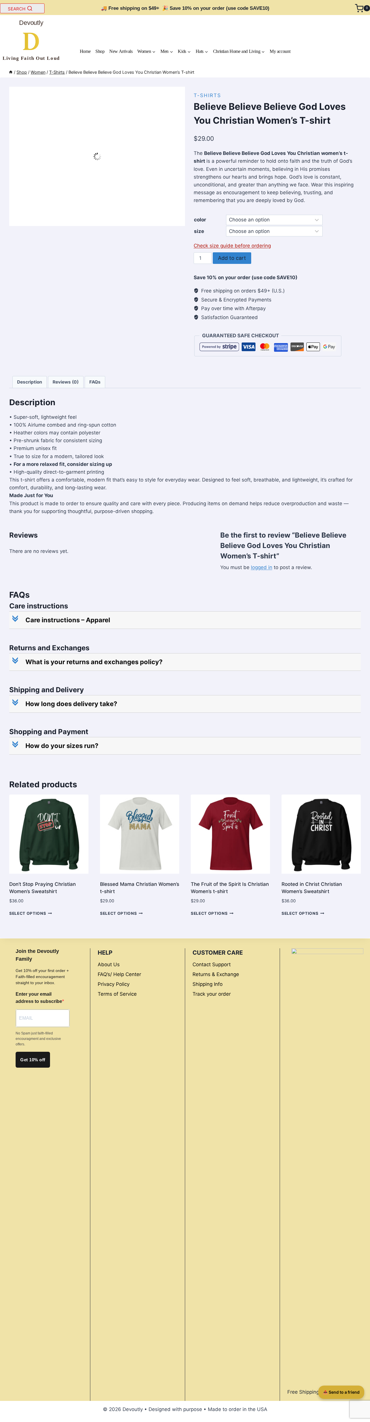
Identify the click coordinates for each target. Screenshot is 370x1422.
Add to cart (232, 258)
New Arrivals (120, 51)
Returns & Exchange (216, 974)
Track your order (212, 994)
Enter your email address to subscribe (39, 998)
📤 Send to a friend (341, 1392)
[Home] (11, 72)
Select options (27, 913)
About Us (109, 964)
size (199, 231)
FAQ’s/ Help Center (119, 974)
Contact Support (212, 964)
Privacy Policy (114, 984)
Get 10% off (32, 1059)
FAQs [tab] (95, 382)
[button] (185, 620)
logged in (261, 567)
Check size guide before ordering (232, 246)
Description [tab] (29, 382)
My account (280, 51)
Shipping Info (208, 984)
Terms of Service (117, 994)
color (200, 220)
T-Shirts (207, 95)
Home (85, 51)
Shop (100, 51)
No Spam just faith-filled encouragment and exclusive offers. (38, 1038)
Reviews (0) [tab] (66, 382)
